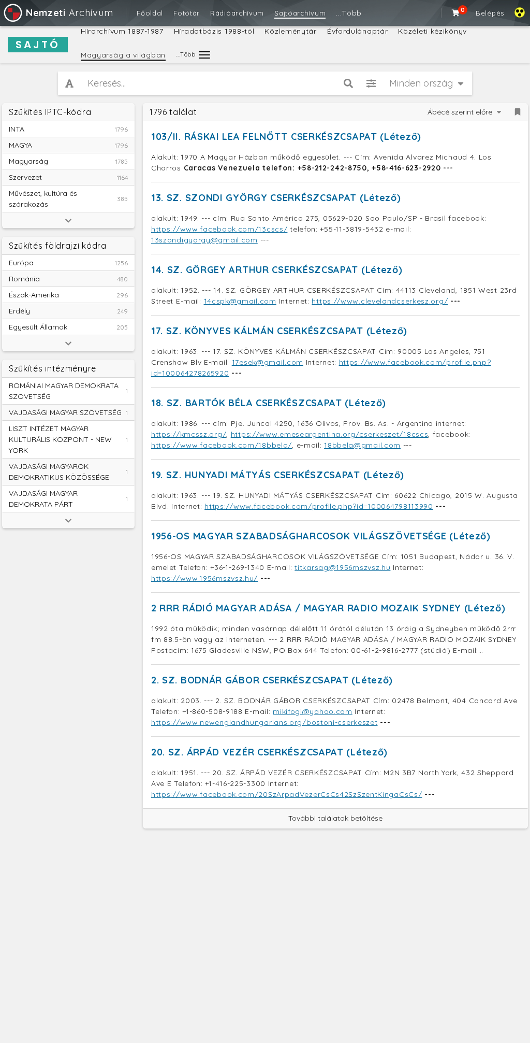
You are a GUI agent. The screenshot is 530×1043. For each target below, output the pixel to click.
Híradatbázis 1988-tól (214, 31)
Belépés (490, 13)
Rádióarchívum (237, 13)
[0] (456, 13)
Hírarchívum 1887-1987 (122, 31)
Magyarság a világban (123, 55)
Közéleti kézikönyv (432, 31)
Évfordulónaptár (357, 31)
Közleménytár (290, 31)
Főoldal (150, 13)
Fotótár (186, 13)
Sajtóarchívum (300, 13)
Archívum (69, 13)
